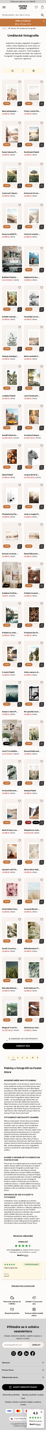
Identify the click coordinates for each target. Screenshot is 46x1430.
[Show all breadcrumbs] (5, 28)
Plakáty (13, 28)
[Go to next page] (37, 1057)
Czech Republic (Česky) (23, 1419)
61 (33, 1057)
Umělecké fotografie (28, 28)
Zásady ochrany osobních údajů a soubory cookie (23, 1403)
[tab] (36, 7)
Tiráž (23, 1398)
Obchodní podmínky (11, 1395)
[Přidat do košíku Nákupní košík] (19, 103)
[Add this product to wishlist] (19, 82)
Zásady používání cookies (33, 1395)
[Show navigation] (4, 7)
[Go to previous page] (8, 1057)
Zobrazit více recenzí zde (23, 1286)
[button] (35, 1419)
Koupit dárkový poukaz (25, 1387)
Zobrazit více (23, 1046)
